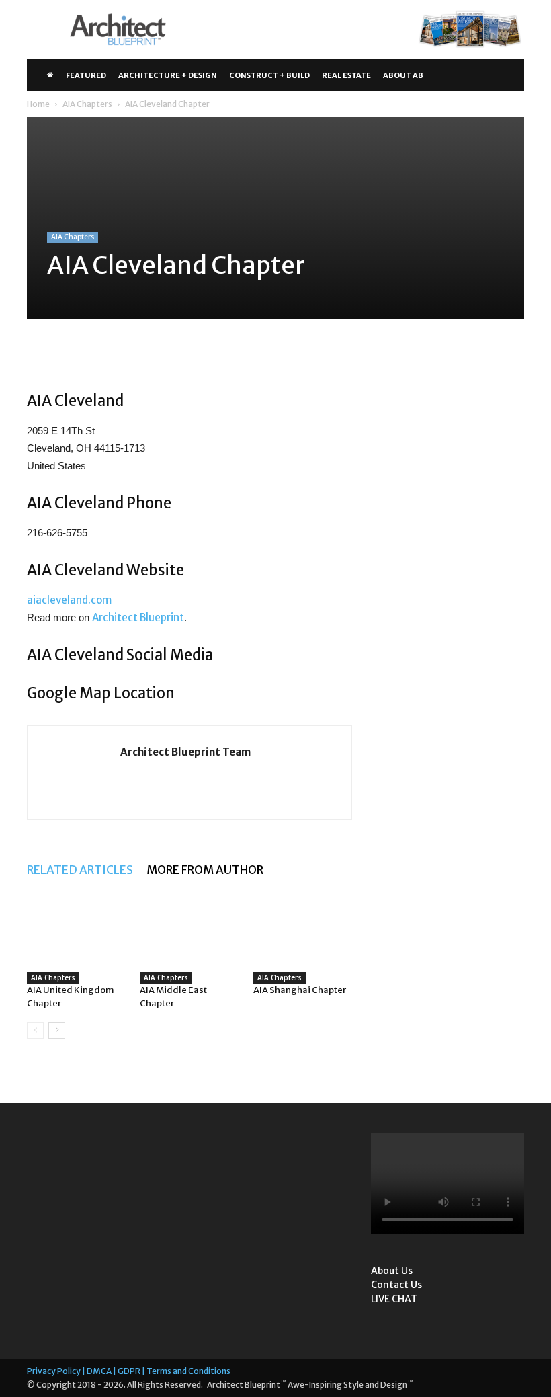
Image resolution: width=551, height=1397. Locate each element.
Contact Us (396, 1285)
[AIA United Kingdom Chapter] (76, 935)
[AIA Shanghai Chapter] (302, 935)
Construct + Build (269, 75)
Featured (86, 75)
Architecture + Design (167, 75)
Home (38, 104)
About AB (403, 75)
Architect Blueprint (138, 617)
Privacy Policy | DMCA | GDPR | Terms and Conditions (128, 1371)
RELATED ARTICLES (80, 870)
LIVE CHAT (394, 1299)
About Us (392, 1271)
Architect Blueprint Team (185, 752)
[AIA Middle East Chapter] (189, 935)
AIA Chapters (87, 104)
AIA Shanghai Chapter (299, 990)
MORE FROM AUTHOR (204, 870)
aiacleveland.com (69, 600)
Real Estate (346, 75)
